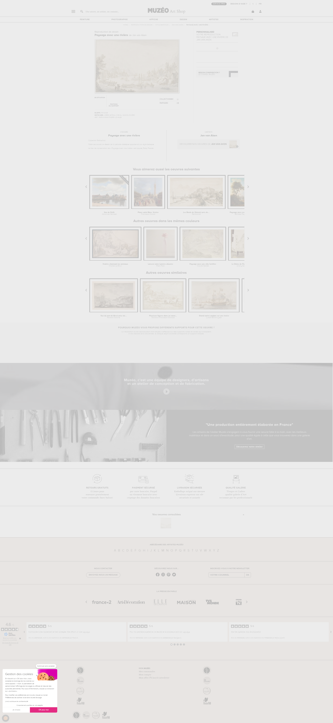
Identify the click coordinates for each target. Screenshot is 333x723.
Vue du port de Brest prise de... (114, 317)
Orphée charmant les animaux (115, 265)
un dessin (106, 144)
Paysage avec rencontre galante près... (241, 213)
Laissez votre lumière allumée (160, 265)
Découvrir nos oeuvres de (203, 144)
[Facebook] (158, 576)
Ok (247, 575)
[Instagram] (163, 576)
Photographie (119, 19)
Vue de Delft (109, 213)
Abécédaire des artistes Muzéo (166, 545)
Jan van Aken (177, 25)
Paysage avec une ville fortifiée (203, 265)
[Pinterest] (169, 576)
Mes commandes (147, 671)
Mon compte (145, 674)
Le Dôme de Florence (240, 265)
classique (125, 144)
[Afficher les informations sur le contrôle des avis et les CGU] (20, 638)
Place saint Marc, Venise (148, 213)
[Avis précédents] (24, 632)
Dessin (183, 19)
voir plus (86, 632)
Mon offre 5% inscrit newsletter (154, 678)
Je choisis (16, 710)
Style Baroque (161, 25)
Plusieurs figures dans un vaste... (163, 317)
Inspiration (246, 19)
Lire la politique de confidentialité (16, 701)
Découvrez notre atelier (249, 447)
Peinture (85, 19)
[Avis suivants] (331, 632)
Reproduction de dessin (141, 25)
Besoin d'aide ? (238, 4)
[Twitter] (174, 576)
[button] (5, 718)
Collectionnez (166, 99)
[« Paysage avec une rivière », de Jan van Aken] (166, 523)
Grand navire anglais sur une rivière (214, 317)
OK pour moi (44, 710)
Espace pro (219, 4)
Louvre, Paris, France (145, 148)
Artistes (214, 19)
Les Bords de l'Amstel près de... (196, 213)
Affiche (153, 19)
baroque (150, 144)
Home (125, 25)
